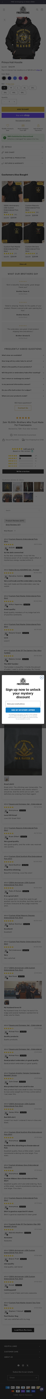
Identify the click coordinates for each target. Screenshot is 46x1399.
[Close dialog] (41, 677)
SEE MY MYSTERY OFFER (23, 710)
